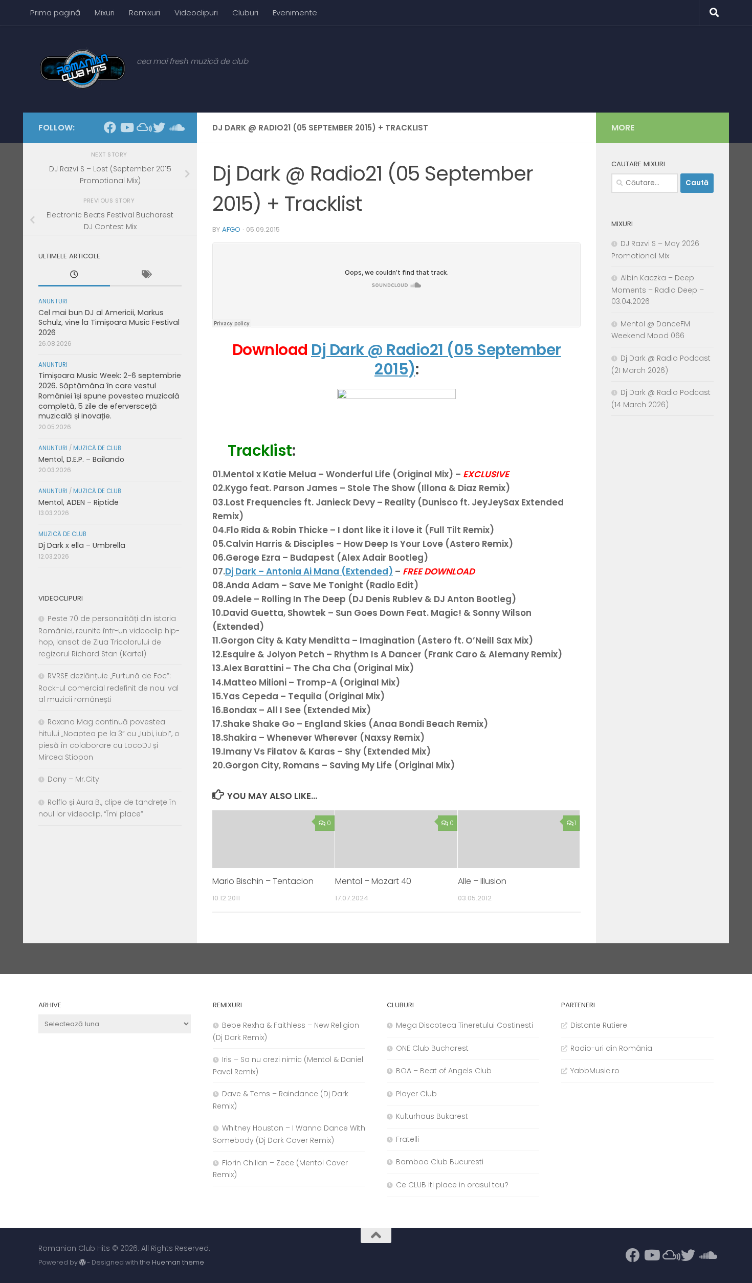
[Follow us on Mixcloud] (143, 127)
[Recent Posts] (74, 275)
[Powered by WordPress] (82, 1262)
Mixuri (105, 12)
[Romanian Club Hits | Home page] (82, 69)
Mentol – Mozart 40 (373, 882)
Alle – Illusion (482, 882)
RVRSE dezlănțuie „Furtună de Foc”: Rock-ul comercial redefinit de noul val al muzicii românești (108, 687)
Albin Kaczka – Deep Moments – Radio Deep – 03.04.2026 (657, 289)
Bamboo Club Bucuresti (439, 1162)
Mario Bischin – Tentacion (263, 882)
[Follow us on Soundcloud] (175, 127)
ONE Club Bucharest (432, 1048)
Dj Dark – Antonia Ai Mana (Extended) (309, 571)
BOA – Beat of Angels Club (444, 1071)
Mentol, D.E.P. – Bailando (81, 459)
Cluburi (245, 12)
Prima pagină (55, 12)
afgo (231, 229)
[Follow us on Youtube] (126, 127)
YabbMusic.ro (595, 1071)
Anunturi (53, 301)
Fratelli (407, 1139)
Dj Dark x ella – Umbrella (81, 545)
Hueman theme (178, 1262)
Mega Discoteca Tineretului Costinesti (464, 1025)
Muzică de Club (97, 448)
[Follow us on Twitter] (159, 127)
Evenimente (295, 12)
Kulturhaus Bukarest (432, 1116)
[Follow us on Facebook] (110, 127)
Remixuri (144, 12)
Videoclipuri (196, 12)
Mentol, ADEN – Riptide (78, 502)
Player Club (416, 1094)
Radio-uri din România (611, 1048)
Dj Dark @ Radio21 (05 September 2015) (436, 359)
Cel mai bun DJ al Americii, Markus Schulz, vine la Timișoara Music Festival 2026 (109, 322)
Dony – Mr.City (73, 779)
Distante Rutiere (598, 1025)
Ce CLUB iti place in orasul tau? (452, 1185)
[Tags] (146, 275)
